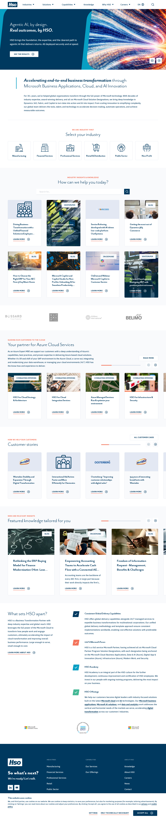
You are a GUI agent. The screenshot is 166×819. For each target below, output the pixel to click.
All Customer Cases (144, 437)
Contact (128, 789)
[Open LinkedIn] (10, 787)
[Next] (159, 60)
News (127, 783)
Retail (49, 783)
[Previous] (152, 60)
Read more (148, 358)
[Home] (12, 4)
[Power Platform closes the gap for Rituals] (45, 317)
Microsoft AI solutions (107, 704)
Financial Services (55, 772)
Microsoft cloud (108, 701)
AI (121, 701)
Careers (128, 778)
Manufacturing (53, 766)
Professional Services (56, 778)
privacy (144, 804)
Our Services (91, 766)
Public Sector (53, 789)
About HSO (130, 772)
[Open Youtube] (16, 787)
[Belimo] (126, 317)
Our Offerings (92, 772)
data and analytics (130, 704)
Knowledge (130, 766)
